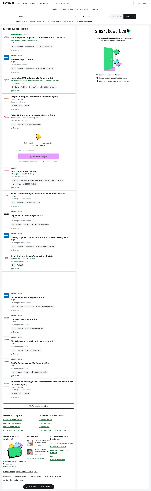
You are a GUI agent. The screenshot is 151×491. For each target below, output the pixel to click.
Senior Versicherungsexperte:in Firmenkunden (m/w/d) (38, 193)
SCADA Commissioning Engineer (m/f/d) (30, 363)
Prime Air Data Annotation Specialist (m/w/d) (33, 115)
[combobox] (46, 16)
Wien (14, 180)
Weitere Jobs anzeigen (38, 406)
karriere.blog (33, 436)
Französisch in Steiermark (13, 430)
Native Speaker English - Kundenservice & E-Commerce (38, 37)
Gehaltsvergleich (9, 466)
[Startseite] (10, 3)
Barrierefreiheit (21, 476)
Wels (18, 180)
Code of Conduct (34, 476)
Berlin (45, 180)
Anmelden (142, 3)
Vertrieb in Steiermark (11, 427)
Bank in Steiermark (57, 460)
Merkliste (94, 9)
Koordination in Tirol (58, 447)
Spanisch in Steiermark (12, 423)
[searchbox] (38, 150)
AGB (35, 472)
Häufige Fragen (9, 472)
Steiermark (23, 29)
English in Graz (44, 427)
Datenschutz (8, 476)
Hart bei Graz (17, 224)
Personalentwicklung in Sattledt (59, 451)
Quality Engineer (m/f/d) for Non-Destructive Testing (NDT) (40, 237)
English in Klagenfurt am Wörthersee (52, 430)
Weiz (13, 306)
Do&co (52, 456)
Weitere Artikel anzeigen (36, 458)
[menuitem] (23, 22)
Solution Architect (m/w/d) (24, 171)
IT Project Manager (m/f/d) (24, 319)
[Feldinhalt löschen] (75, 16)
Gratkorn (15, 87)
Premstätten (17, 106)
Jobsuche (57, 9)
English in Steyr (44, 423)
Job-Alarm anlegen (39, 157)
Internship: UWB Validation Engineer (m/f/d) (32, 78)
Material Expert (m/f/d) (22, 59)
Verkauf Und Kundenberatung (61, 443)
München (31, 180)
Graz (13, 46)
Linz (22, 180)
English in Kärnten (45, 420)
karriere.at (55, 439)
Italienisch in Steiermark (12, 420)
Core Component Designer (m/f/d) (27, 297)
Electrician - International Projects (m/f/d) (32, 341)
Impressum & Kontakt (24, 472)
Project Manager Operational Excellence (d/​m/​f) (34, 96)
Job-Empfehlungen (70, 9)
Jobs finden (130, 16)
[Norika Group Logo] (13, 480)
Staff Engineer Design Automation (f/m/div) (32, 256)
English (9, 29)
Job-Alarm (84, 9)
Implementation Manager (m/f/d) (27, 215)
